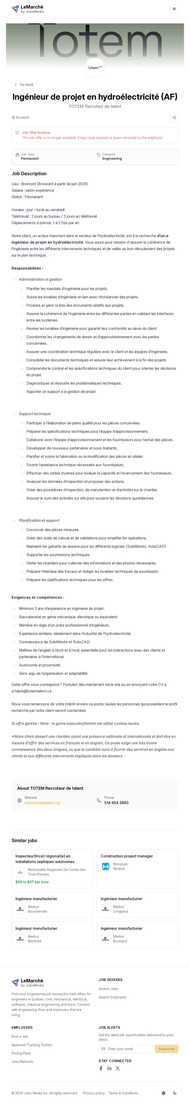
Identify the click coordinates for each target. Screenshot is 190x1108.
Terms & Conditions (123, 1093)
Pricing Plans (21, 1053)
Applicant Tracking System (32, 1045)
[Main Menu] (174, 9)
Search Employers (113, 997)
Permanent (30, 158)
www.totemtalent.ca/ (43, 802)
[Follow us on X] (117, 1068)
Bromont (22, 117)
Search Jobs (108, 989)
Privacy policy (94, 1093)
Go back (26, 84)
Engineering (112, 158)
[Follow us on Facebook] (101, 1068)
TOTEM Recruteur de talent (95, 106)
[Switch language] (163, 1093)
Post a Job (20, 1036)
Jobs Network (22, 1061)
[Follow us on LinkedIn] (109, 1068)
